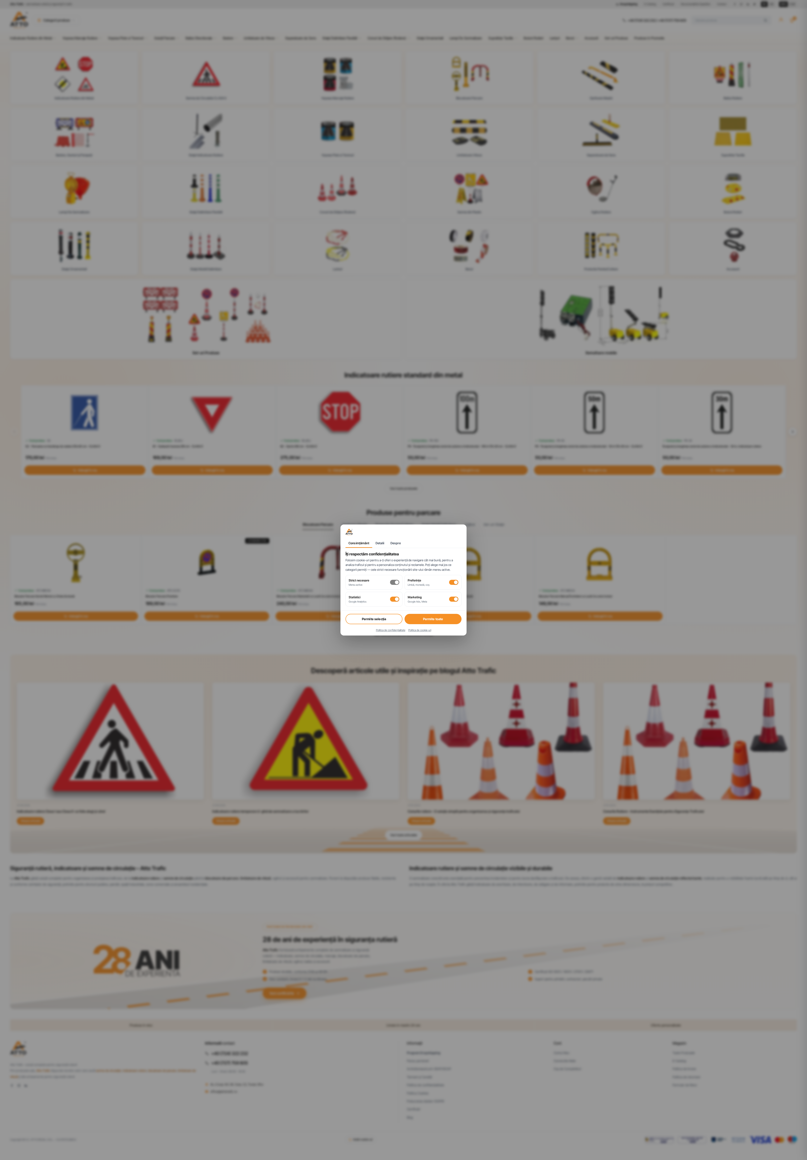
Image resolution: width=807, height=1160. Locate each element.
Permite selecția (374, 619)
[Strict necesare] (394, 582)
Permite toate (433, 619)
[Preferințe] (453, 582)
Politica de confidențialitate (390, 630)
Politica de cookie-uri (419, 630)
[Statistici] (394, 599)
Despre (395, 543)
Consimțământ (358, 543)
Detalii (380, 543)
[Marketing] (453, 599)
